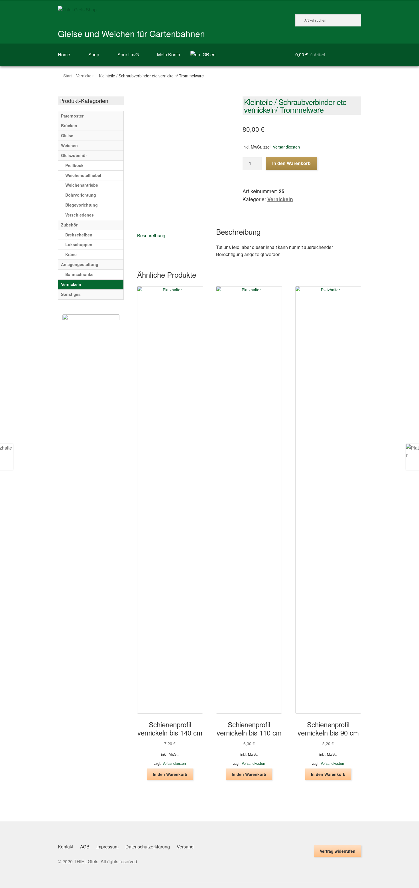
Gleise (67, 135)
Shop (93, 54)
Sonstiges (71, 294)
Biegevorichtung (81, 205)
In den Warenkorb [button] (170, 774)
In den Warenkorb (291, 163)
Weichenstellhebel (83, 175)
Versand (185, 846)
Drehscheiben (78, 235)
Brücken (69, 125)
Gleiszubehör (74, 155)
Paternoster (72, 116)
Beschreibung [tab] (151, 235)
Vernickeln (85, 76)
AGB (85, 846)
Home (64, 54)
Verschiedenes (79, 215)
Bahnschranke (79, 274)
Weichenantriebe (81, 185)
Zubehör (69, 225)
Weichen (69, 145)
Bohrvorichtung (80, 195)
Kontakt (65, 846)
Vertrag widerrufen (337, 851)
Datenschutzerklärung (147, 846)
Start (67, 76)
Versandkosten (286, 147)
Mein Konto (168, 54)
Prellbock (74, 165)
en (212, 54)
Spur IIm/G (128, 54)
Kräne (71, 254)
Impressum (107, 846)
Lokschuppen (78, 244)
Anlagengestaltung (79, 264)
